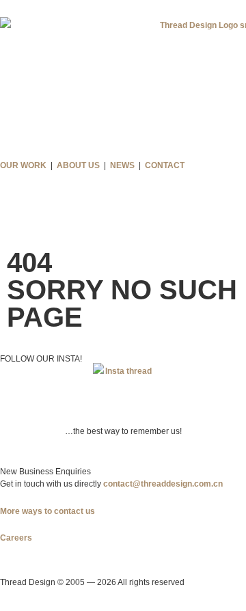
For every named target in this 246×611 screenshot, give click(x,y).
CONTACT (164, 165)
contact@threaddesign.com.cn (163, 484)
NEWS (122, 165)
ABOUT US (78, 165)
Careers (16, 538)
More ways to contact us (47, 511)
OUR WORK (23, 165)
